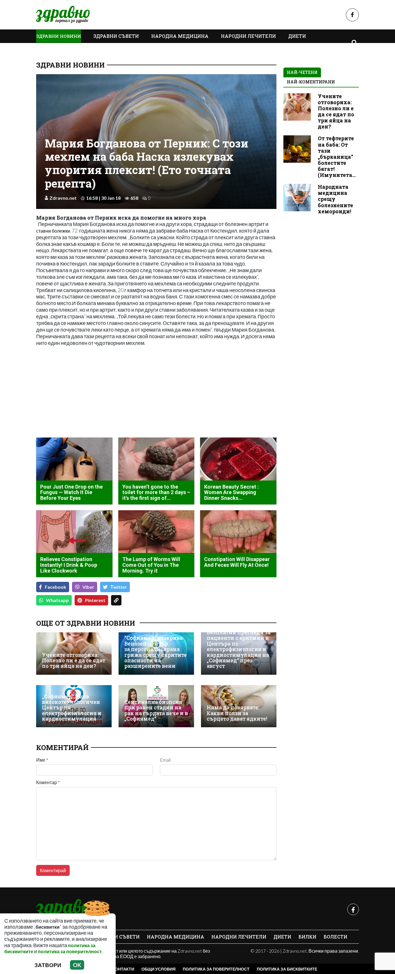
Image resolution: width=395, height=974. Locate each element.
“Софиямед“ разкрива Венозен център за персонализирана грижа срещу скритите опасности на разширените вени (155, 652)
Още (47, 49)
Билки (307, 937)
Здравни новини (58, 36)
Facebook (55, 587)
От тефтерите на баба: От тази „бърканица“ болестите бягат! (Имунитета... (337, 156)
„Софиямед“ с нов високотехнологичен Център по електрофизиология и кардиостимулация (71, 708)
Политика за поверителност (216, 968)
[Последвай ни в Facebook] (352, 14)
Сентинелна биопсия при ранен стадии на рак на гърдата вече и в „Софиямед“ (156, 710)
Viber (88, 587)
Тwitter (118, 587)
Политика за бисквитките (287, 968)
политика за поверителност (70, 951)
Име (42, 760)
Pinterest (95, 600)
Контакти (123, 968)
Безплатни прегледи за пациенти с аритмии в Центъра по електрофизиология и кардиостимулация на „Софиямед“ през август (238, 649)
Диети (297, 36)
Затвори (47, 965)
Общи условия (158, 968)
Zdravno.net (63, 198)
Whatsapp (57, 600)
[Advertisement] (94, 392)
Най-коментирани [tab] (311, 82)
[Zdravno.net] (67, 909)
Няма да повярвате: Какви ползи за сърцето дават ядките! (237, 713)
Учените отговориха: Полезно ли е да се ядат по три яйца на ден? (73, 660)
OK (77, 965)
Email (165, 760)
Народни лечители (248, 36)
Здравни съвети (116, 36)
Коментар (48, 782)
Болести (335, 937)
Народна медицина (179, 36)
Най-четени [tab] (302, 72)
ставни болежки (53, 230)
